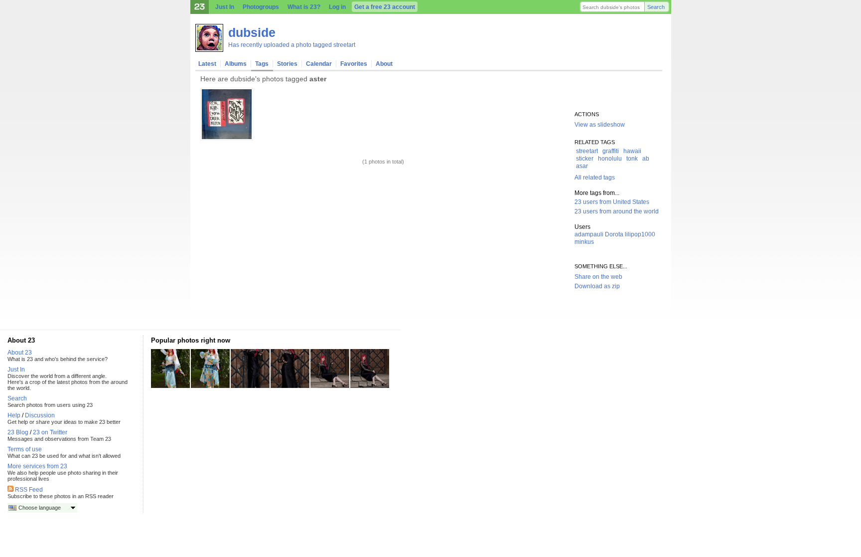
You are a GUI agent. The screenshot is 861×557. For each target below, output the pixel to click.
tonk (632, 158)
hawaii (632, 151)
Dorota (614, 234)
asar (582, 166)
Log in (337, 6)
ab (645, 158)
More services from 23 (37, 466)
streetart (587, 151)
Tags (262, 63)
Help (13, 415)
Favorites (353, 63)
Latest (207, 63)
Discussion (40, 415)
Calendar (319, 63)
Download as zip (597, 286)
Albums (236, 63)
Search (656, 7)
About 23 (19, 352)
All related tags (594, 177)
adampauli (588, 234)
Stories (287, 63)
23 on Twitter (50, 432)
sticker (584, 158)
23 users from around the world (616, 211)
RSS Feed (29, 489)
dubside (252, 32)
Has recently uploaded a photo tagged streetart (291, 44)
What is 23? (303, 6)
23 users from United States (611, 201)
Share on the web (598, 276)
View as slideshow (599, 124)
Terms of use (24, 449)
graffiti (610, 151)
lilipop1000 (640, 234)
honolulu (610, 158)
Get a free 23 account (384, 6)
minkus (584, 241)
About (384, 63)
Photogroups (261, 6)
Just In (224, 6)
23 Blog (17, 432)
